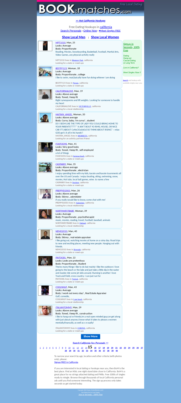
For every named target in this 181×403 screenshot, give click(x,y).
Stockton (75, 183)
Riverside (77, 250)
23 (125, 348)
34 (91, 351)
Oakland (83, 223)
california (106, 27)
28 (66, 351)
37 (104, 351)
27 (142, 348)
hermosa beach (78, 156)
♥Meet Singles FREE (110, 31)
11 (74, 348)
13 (82, 348)
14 (86, 348)
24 (129, 348)
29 (70, 351)
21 (116, 348)
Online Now (90, 30)
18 (104, 348)
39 (112, 351)
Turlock (75, 279)
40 (117, 351)
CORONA (81, 328)
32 (83, 351)
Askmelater (80, 203)
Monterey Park (77, 60)
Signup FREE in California (66, 362)
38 (108, 351)
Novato (75, 83)
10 (69, 348)
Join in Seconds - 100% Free (91, 394)
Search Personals (70, 30)
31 (79, 351)
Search (125, 81)
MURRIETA (82, 136)
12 (78, 348)
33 (87, 351)
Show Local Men (73, 37)
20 (112, 348)
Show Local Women (105, 37)
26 (138, 348)
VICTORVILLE (85, 106)
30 (74, 351)
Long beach (77, 299)
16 (95, 348)
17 (99, 348)
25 (133, 348)
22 (121, 348)
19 (108, 348)
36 (100, 351)
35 (95, 351)
